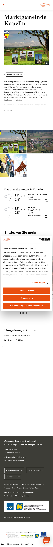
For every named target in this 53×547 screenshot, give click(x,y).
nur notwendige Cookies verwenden (26, 306)
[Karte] (7, 4)
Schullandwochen (37, 484)
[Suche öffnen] (11, 4)
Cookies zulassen (26, 290)
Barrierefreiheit (28, 492)
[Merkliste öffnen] (9, 4)
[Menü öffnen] (3, 4)
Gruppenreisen (9, 488)
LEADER (7, 492)
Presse (19, 488)
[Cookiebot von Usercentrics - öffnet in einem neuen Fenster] (39, 239)
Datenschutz (16, 492)
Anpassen (25, 298)
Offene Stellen (28, 488)
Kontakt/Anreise (27, 544)
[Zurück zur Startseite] (45, 5)
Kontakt (16, 484)
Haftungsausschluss (11, 496)
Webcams (8, 484)
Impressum (24, 496)
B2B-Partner (25, 484)
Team (37, 488)
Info (2, 544)
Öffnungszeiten (13, 544)
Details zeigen (38, 283)
